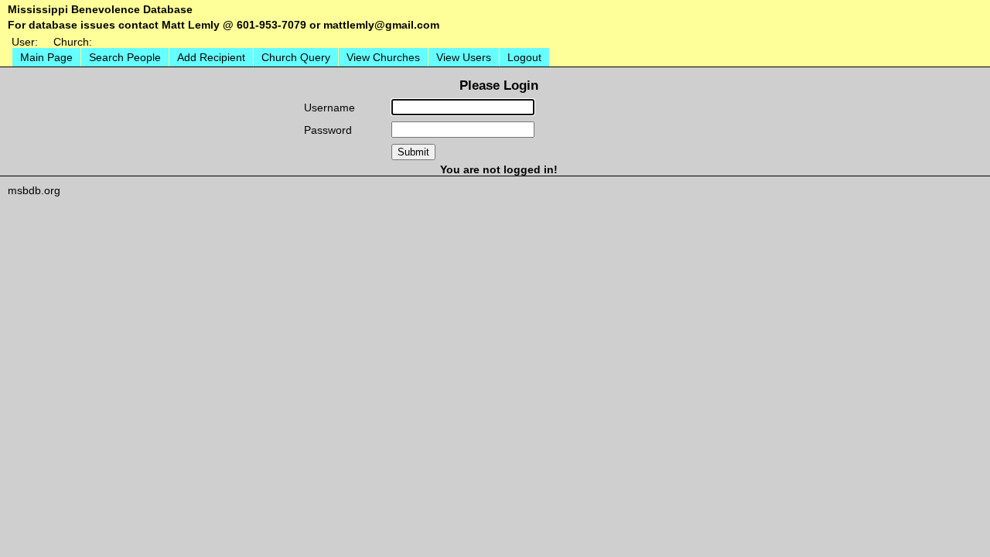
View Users (463, 57)
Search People (125, 57)
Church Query (295, 57)
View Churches (383, 57)
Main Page (46, 57)
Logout (524, 57)
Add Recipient (211, 57)
